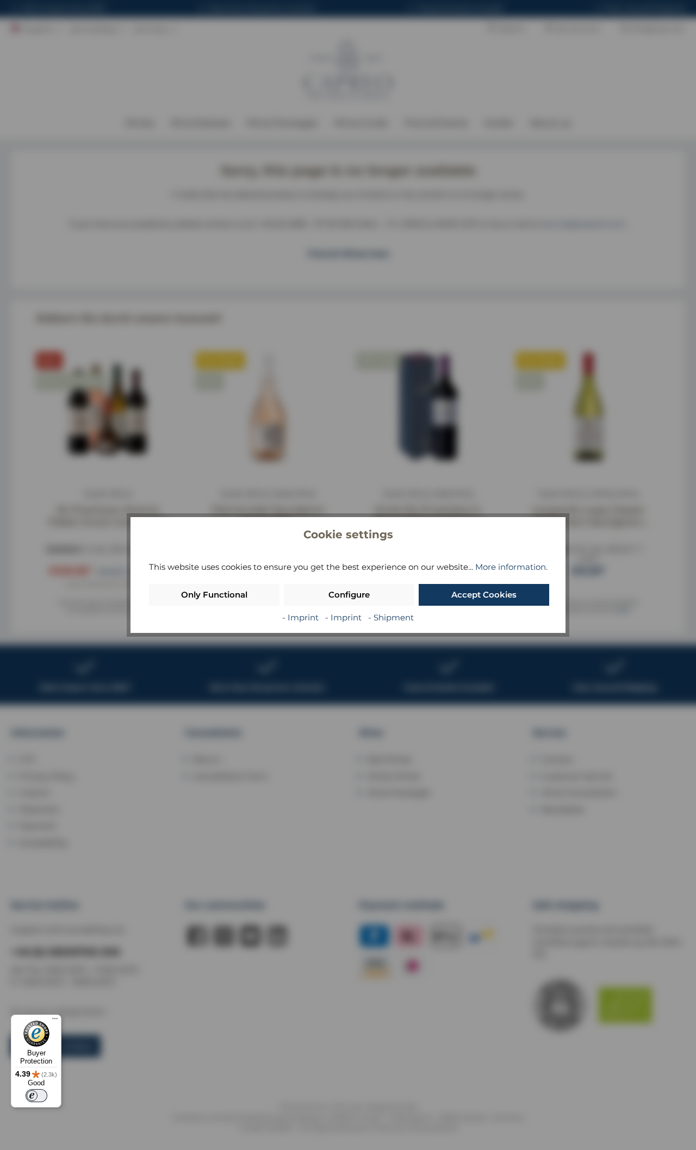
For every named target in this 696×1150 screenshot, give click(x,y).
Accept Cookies (484, 594)
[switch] (36, 1095)
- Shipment (391, 617)
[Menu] (54, 1021)
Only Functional (214, 594)
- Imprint (301, 617)
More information (510, 567)
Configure (349, 594)
